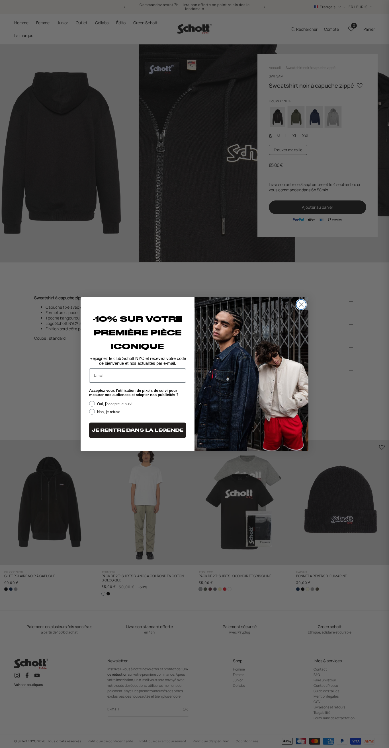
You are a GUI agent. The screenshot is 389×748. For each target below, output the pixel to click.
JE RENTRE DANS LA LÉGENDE (137, 430)
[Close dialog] (301, 305)
